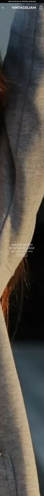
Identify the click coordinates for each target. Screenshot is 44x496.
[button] (3, 7)
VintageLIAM (22, 7)
